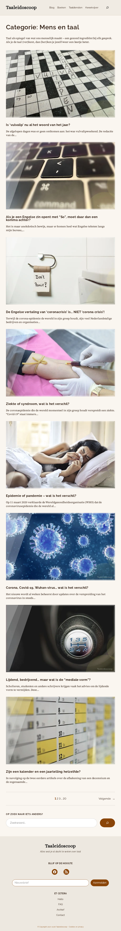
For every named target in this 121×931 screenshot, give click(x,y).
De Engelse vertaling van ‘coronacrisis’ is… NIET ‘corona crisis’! (55, 312)
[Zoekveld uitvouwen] (107, 7)
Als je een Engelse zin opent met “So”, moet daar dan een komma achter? (52, 218)
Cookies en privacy (76, 927)
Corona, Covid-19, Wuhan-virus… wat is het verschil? (47, 587)
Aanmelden (99, 882)
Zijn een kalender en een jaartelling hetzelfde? (43, 771)
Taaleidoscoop (21, 7)
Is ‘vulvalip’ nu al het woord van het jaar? (38, 125)
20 (64, 798)
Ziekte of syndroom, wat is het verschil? (37, 404)
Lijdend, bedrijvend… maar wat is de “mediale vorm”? (48, 679)
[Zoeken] (107, 822)
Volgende (107, 798)
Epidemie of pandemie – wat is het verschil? (41, 496)
